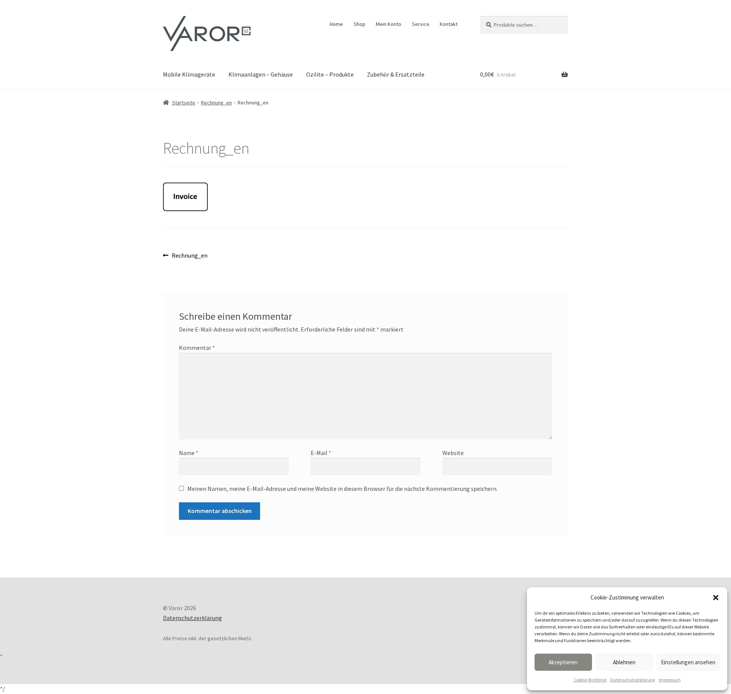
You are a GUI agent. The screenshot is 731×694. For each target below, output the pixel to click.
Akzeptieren (563, 662)
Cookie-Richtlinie (590, 680)
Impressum (670, 680)
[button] (716, 597)
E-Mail (321, 453)
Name (188, 453)
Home (336, 24)
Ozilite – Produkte (330, 74)
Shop (360, 24)
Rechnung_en (216, 102)
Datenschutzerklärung (632, 680)
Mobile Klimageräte (189, 74)
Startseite (183, 102)
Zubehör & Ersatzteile (396, 74)
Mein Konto (388, 24)
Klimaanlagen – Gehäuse (260, 74)
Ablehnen (624, 662)
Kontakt (449, 24)
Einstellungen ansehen (688, 662)
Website (453, 453)
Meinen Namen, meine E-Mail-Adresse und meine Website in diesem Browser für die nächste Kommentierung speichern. (342, 488)
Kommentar (197, 347)
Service (420, 24)
